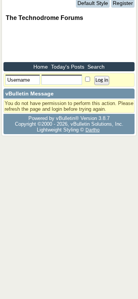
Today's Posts (67, 67)
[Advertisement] (64, 43)
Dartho (92, 129)
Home (40, 67)
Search (96, 67)
